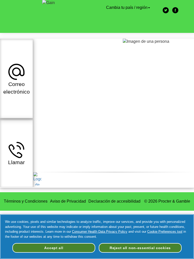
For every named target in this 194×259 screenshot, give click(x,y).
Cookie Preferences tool (164, 231)
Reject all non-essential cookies (140, 248)
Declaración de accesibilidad (114, 201)
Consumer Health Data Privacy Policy (99, 231)
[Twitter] (166, 10)
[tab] (16, 78)
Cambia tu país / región (127, 7)
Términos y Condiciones (25, 201)
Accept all (53, 248)
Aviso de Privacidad (68, 201)
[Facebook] (175, 10)
